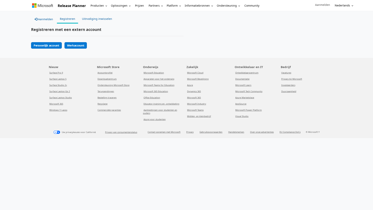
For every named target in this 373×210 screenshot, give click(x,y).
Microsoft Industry (196, 103)
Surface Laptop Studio (60, 97)
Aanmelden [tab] (45, 19)
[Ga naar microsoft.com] (42, 5)
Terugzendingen (106, 91)
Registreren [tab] (67, 19)
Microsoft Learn (243, 85)
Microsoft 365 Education (156, 91)
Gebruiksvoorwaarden (211, 131)
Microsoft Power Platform (248, 109)
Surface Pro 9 (56, 72)
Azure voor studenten (155, 119)
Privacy (190, 131)
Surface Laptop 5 (57, 78)
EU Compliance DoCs (290, 131)
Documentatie (242, 78)
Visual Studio (241, 116)
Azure (190, 85)
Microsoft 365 (56, 103)
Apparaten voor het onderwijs (159, 78)
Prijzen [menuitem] (139, 5)
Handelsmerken (236, 131)
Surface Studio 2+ (58, 85)
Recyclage (102, 103)
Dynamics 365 (194, 91)
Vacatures (286, 72)
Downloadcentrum (107, 78)
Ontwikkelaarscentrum (246, 72)
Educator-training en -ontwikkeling (161, 103)
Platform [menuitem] (172, 5)
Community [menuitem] (251, 5)
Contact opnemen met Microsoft (164, 131)
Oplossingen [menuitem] (119, 5)
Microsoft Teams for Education (159, 85)
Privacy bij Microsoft (291, 78)
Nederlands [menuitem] (342, 5)
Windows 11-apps (58, 109)
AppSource (240, 103)
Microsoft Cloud (195, 72)
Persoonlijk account (46, 45)
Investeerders (288, 85)
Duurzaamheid (288, 91)
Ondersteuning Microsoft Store (113, 85)
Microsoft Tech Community (248, 91)
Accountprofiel (105, 72)
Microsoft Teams (195, 109)
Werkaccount (75, 45)
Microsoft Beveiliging (198, 78)
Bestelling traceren (107, 97)
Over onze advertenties (262, 131)
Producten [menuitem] (97, 5)
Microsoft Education (154, 72)
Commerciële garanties (109, 109)
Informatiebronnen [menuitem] (197, 5)
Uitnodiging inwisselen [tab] (97, 19)
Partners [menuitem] (154, 5)
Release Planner (72, 5)
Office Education (152, 97)
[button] (322, 5)
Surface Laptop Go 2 (59, 91)
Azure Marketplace (244, 97)
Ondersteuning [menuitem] (227, 5)
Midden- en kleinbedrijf (199, 116)
